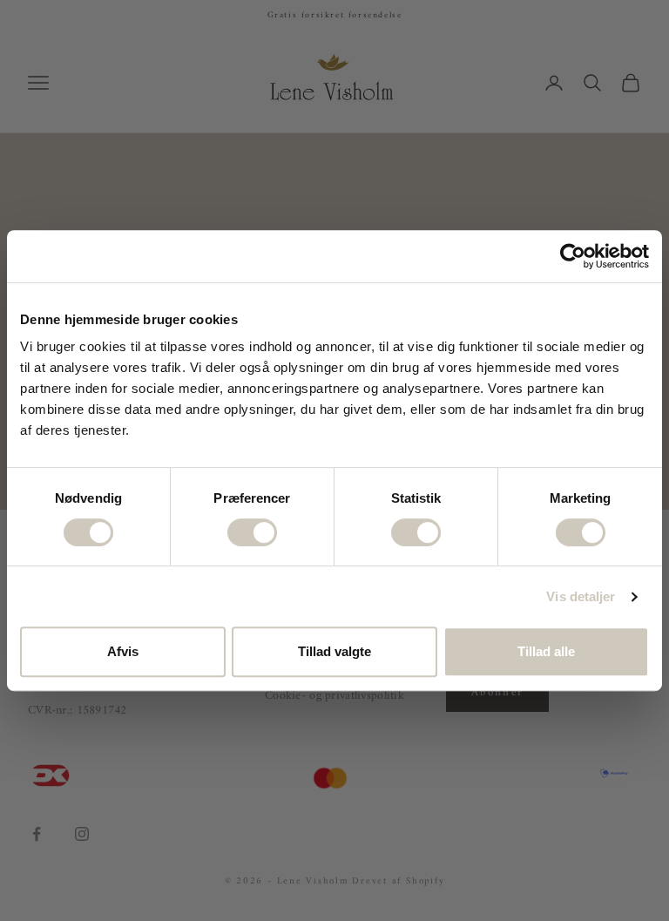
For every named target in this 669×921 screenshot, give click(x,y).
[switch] (252, 532)
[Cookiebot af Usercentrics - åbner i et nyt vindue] (573, 256)
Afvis (123, 651)
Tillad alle (546, 651)
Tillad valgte (334, 651)
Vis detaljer (580, 596)
